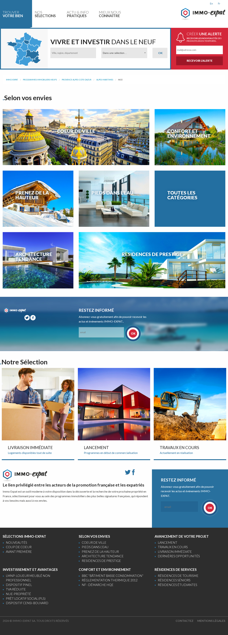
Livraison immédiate (175, 552)
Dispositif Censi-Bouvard (27, 603)
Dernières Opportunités (179, 556)
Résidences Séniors (174, 580)
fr (219, 3)
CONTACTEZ (184, 620)
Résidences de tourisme (178, 576)
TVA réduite (16, 589)
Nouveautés (16, 542)
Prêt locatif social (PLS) (25, 598)
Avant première (19, 552)
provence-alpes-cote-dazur (76, 80)
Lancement (167, 542)
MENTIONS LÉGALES (211, 620)
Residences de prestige (101, 561)
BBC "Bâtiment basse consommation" (112, 576)
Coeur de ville (94, 542)
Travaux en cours (173, 547)
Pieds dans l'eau (95, 547)
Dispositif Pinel (19, 585)
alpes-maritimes (104, 80)
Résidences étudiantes (177, 585)
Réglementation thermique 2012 (110, 580)
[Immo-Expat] (203, 13)
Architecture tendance (103, 556)
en (211, 3)
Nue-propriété (18, 594)
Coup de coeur (19, 547)
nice (120, 80)
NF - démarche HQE (97, 585)
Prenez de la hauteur (100, 552)
